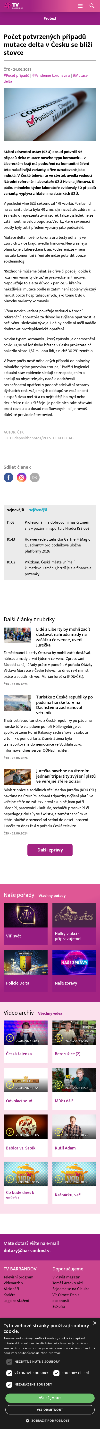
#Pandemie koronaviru (51, 75)
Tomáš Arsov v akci (67, 1283)
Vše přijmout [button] (50, 1398)
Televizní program (18, 1277)
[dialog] (50, 1373)
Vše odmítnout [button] (50, 1410)
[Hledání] (92, 6)
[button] (49, 1420)
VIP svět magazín (66, 1277)
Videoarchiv (13, 1283)
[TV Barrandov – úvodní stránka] (13, 6)
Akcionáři (11, 1288)
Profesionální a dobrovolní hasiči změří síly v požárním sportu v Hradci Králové (57, 525)
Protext (50, 18)
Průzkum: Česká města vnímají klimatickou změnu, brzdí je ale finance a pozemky (58, 568)
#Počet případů (16, 75)
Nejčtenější (37, 510)
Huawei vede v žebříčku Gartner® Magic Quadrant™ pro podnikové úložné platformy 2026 (57, 545)
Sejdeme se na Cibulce (70, 1288)
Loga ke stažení (16, 1300)
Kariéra (10, 1295)
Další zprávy (50, 850)
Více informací (51, 1353)
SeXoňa (58, 1306)
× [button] (94, 1323)
